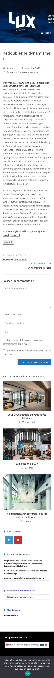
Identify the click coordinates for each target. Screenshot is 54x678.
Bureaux (11, 72)
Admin (10, 68)
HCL (33, 83)
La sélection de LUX (27, 463)
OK (27, 673)
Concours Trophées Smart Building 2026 (24, 578)
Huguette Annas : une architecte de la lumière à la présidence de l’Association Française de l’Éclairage (23, 563)
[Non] (50, 667)
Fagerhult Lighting (22, 83)
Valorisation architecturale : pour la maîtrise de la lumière (27, 515)
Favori (7, 242)
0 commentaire (30, 72)
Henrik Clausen (43, 83)
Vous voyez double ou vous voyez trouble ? (27, 416)
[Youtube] (18, 540)
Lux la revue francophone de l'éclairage (21, 86)
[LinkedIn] (9, 540)
